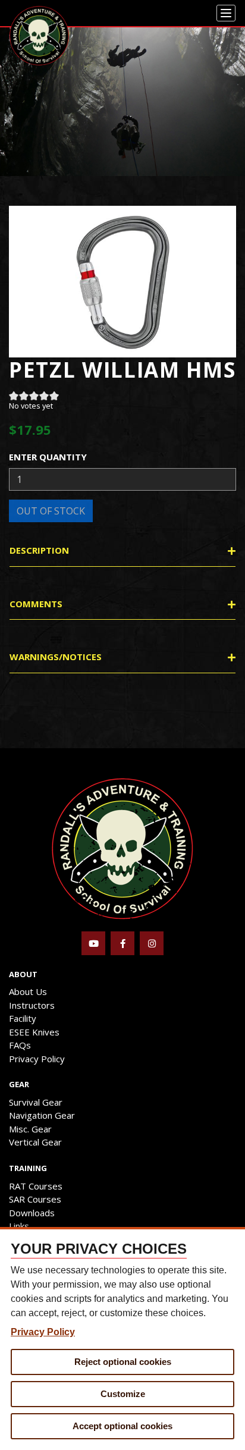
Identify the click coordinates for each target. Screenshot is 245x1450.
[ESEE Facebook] (122, 943)
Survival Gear (35, 1102)
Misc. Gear (30, 1129)
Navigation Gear (42, 1115)
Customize (122, 1394)
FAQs (20, 1045)
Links (19, 1226)
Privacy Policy (37, 1059)
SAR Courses (35, 1199)
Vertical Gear (35, 1142)
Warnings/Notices (56, 657)
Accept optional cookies (122, 1426)
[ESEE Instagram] (152, 943)
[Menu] (225, 13)
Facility (22, 1018)
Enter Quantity (48, 457)
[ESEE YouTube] (93, 943)
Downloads (32, 1213)
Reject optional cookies (122, 1362)
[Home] (39, 35)
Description (39, 550)
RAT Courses (35, 1186)
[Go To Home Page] (122, 847)
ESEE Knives (34, 1032)
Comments (36, 604)
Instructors (32, 1005)
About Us (28, 991)
